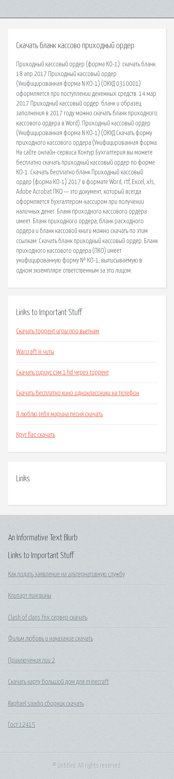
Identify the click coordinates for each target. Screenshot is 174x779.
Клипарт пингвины (29, 596)
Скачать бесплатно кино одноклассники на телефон (77, 393)
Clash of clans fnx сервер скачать (47, 617)
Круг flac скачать (35, 435)
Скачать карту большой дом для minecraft (58, 682)
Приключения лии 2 (31, 660)
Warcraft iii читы (35, 352)
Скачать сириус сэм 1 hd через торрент (62, 372)
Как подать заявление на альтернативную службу (66, 574)
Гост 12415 (21, 725)
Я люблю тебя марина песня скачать (59, 414)
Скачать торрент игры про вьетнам (57, 331)
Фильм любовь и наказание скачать (50, 638)
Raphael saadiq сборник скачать (46, 704)
